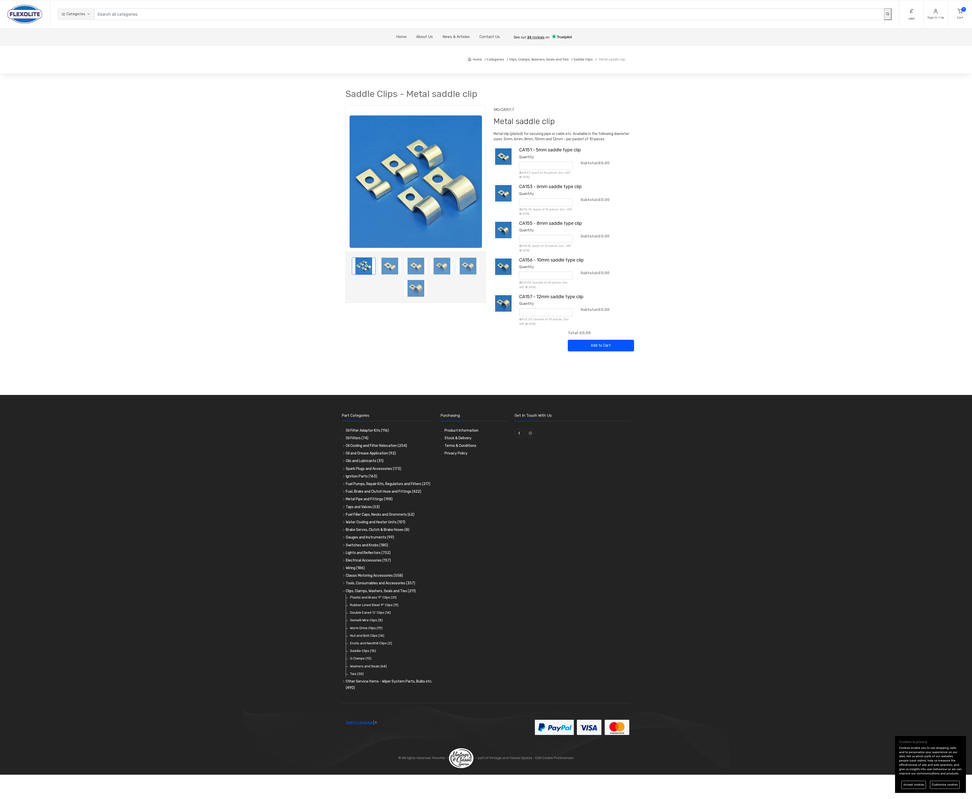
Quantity (526, 157)
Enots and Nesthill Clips (371, 643)
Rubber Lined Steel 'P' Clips (374, 605)
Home (401, 36)
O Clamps (360, 658)
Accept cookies (913, 784)
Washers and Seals (368, 666)
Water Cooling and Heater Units (375, 522)
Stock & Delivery (458, 438)
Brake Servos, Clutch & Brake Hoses (377, 530)
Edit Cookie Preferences (554, 758)
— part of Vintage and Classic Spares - (504, 758)
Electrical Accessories (368, 560)
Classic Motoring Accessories (374, 575)
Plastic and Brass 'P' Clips (373, 597)
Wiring (355, 568)
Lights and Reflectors (368, 553)
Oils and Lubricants (364, 461)
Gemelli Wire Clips (366, 620)
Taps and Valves (363, 507)
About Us (424, 36)
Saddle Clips (363, 651)
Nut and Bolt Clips (367, 635)
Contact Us (489, 36)
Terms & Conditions (460, 446)
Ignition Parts (361, 476)
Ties (357, 674)
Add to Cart (601, 345)
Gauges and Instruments (370, 537)
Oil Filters (357, 438)
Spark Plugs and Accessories (373, 469)
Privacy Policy (456, 453)
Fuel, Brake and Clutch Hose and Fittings (383, 491)
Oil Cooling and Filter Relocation (376, 446)
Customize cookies (945, 784)
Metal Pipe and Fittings (369, 499)
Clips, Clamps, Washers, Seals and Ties (381, 591)
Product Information (461, 430)
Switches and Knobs (367, 545)
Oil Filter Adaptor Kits (367, 430)
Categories (75, 14)
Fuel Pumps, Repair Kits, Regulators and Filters (388, 484)
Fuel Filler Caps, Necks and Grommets (380, 514)
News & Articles (456, 36)
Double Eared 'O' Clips (370, 612)
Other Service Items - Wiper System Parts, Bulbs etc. (389, 684)
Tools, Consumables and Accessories (380, 583)
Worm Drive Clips (366, 628)
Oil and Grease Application (371, 453)
